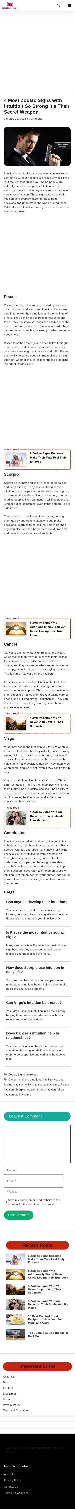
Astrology (32, 1074)
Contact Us (11, 1486)
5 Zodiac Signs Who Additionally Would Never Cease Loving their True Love (48, 1274)
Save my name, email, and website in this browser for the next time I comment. (34, 1202)
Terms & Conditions (16, 1492)
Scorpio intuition (25, 1089)
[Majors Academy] (10, 5)
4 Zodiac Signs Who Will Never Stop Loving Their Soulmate (46, 722)
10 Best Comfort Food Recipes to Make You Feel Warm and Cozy (45, 1320)
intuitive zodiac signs (46, 1084)
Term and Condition (15, 1410)
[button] (58, 5)
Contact (8, 1388)
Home (7, 1399)
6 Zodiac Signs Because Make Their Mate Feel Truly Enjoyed (48, 457)
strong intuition (46, 1089)
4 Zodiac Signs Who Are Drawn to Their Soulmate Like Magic (47, 816)
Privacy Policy (11, 1404)
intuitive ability (22, 1084)
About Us (9, 1376)
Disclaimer (9, 1393)
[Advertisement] (37, 54)
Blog (6, 1382)
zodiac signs (23, 1094)
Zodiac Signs (16, 1074)
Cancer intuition (18, 1079)
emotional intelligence (43, 1079)
